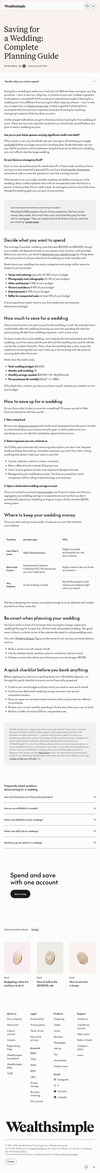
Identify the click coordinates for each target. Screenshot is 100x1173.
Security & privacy (35, 1038)
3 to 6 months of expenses (75, 169)
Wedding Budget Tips (27, 638)
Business (58, 1036)
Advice (57, 1048)
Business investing (35, 1093)
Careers (11, 1040)
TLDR (10, 1073)
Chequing (59, 1018)
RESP (33, 1071)
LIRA (33, 1077)
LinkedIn (62, 1097)
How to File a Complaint (66, 1154)
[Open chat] (86, 1167)
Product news (61, 1066)
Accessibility (37, 1018)
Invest (57, 1030)
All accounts (36, 1101)
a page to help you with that (22, 758)
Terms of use (36, 1030)
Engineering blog (13, 1047)
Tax (56, 1054)
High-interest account (34, 552)
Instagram (63, 1079)
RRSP (33, 1053)
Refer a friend (84, 1040)
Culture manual (11, 1032)
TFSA (33, 1059)
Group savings (34, 1084)
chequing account (28, 425)
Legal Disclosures (38, 1148)
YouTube (62, 1091)
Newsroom (13, 1024)
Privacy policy (37, 1024)
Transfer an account (83, 1026)
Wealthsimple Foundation (14, 1056)
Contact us (82, 1018)
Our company (14, 1018)
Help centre (83, 1034)
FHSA (33, 1065)
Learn (80, 1055)
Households (60, 1060)
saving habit (45, 492)
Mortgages (60, 1042)
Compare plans (82, 1047)
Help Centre (44, 752)
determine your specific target (58, 254)
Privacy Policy (20, 1151)
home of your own (38, 106)
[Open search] (87, 6)
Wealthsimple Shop (14, 1066)
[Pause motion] (94, 1167)
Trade (57, 1024)
